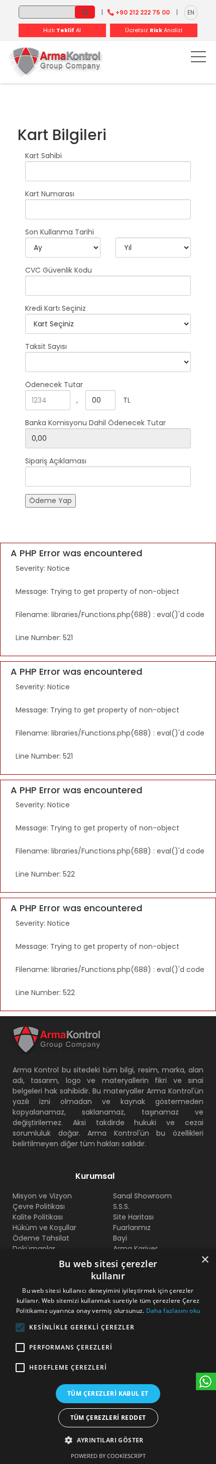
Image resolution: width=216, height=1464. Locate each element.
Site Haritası (133, 1217)
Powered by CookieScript (108, 1455)
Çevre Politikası (39, 1206)
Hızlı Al (62, 30)
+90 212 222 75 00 (143, 12)
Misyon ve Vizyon (42, 1196)
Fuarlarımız (132, 1228)
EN (190, 12)
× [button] (204, 1260)
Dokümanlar (34, 1249)
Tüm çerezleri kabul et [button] (108, 1393)
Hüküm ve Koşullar (44, 1228)
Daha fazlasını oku (173, 1310)
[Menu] (198, 58)
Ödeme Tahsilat (41, 1238)
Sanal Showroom (142, 1196)
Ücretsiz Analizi (153, 30)
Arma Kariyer (135, 1249)
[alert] (108, 1356)
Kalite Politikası (38, 1217)
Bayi (120, 1238)
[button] (20, 1327)
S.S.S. (121, 1206)
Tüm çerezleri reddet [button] (108, 1417)
